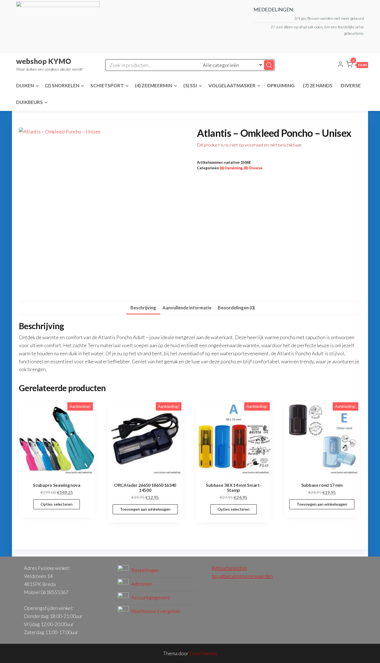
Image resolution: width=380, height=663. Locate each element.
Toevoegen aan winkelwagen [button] (145, 509)
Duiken (25, 85)
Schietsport (107, 85)
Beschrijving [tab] (143, 307)
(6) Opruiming (231, 168)
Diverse (351, 85)
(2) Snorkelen (62, 85)
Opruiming (281, 85)
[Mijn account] (340, 64)
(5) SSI (190, 85)
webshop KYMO (43, 61)
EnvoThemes (203, 653)
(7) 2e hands (317, 85)
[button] (357, 65)
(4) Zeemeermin (153, 85)
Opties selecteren (57, 504)
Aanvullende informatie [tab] (186, 307)
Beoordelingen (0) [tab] (236, 307)
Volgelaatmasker (232, 85)
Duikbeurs (29, 102)
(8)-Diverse (253, 168)
